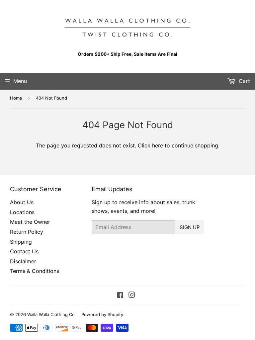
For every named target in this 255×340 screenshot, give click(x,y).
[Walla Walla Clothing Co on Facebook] (120, 295)
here (157, 145)
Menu (20, 81)
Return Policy (26, 231)
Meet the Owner (30, 221)
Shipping (21, 241)
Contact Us (24, 251)
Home (16, 98)
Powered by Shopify (102, 314)
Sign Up (190, 227)
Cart (243, 81)
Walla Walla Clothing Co (51, 314)
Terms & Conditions (34, 271)
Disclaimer (23, 261)
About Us (22, 202)
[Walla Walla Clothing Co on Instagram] (131, 295)
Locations (22, 212)
